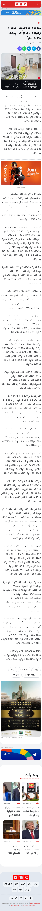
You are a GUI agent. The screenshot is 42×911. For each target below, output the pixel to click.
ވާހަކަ (14, 889)
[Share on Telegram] (29, 48)
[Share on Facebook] (38, 48)
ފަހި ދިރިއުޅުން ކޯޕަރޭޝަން (31, 675)
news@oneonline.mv (29, 905)
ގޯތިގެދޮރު (13, 669)
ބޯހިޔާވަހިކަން (16, 675)
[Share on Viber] (19, 48)
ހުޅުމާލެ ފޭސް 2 (24, 669)
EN (4, 4)
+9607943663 (14, 905)
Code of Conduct (35, 903)
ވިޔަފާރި (27, 889)
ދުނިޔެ (20, 889)
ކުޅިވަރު (23, 884)
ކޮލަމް (16, 884)
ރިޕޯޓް (39, 23)
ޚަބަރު (36, 884)
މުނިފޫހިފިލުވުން (8, 884)
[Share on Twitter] (34, 48)
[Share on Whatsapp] (24, 48)
